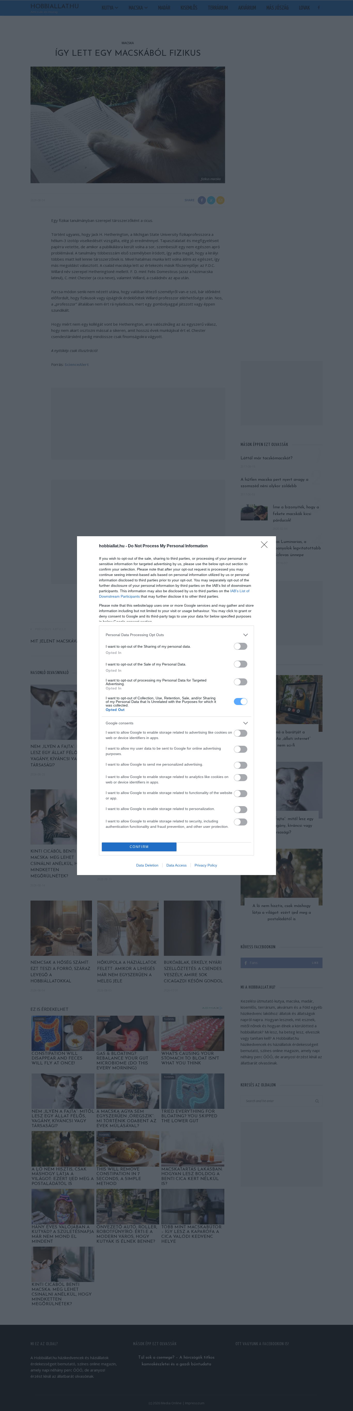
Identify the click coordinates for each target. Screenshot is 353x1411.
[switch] (240, 646)
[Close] (266, 546)
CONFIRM (139, 847)
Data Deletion (147, 865)
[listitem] (176, 635)
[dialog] (176, 705)
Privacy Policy (206, 865)
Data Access (176, 865)
